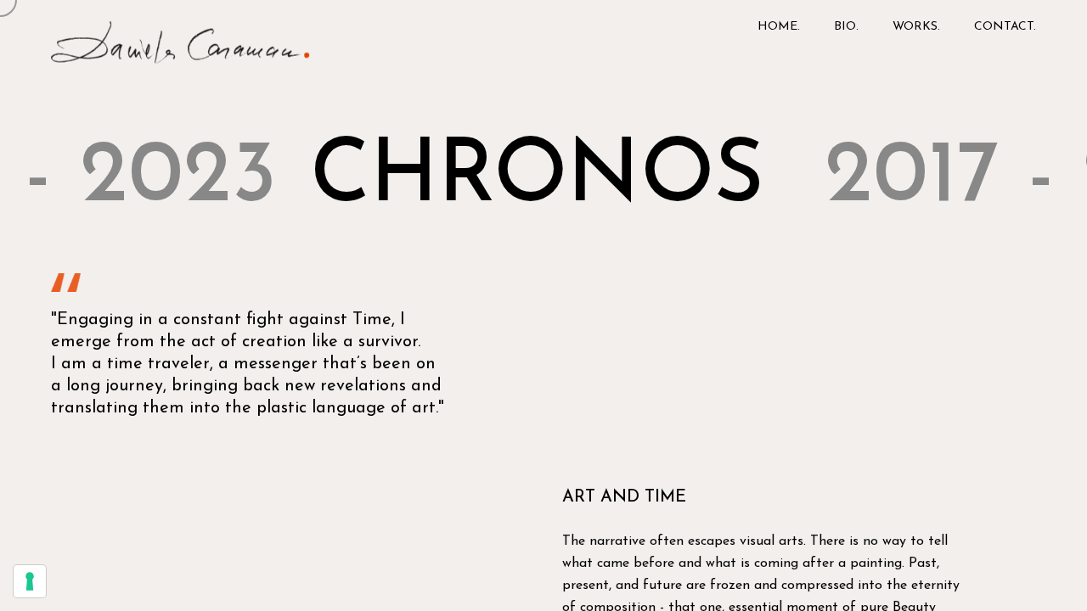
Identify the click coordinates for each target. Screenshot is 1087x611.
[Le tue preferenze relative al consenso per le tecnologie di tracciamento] (30, 581)
